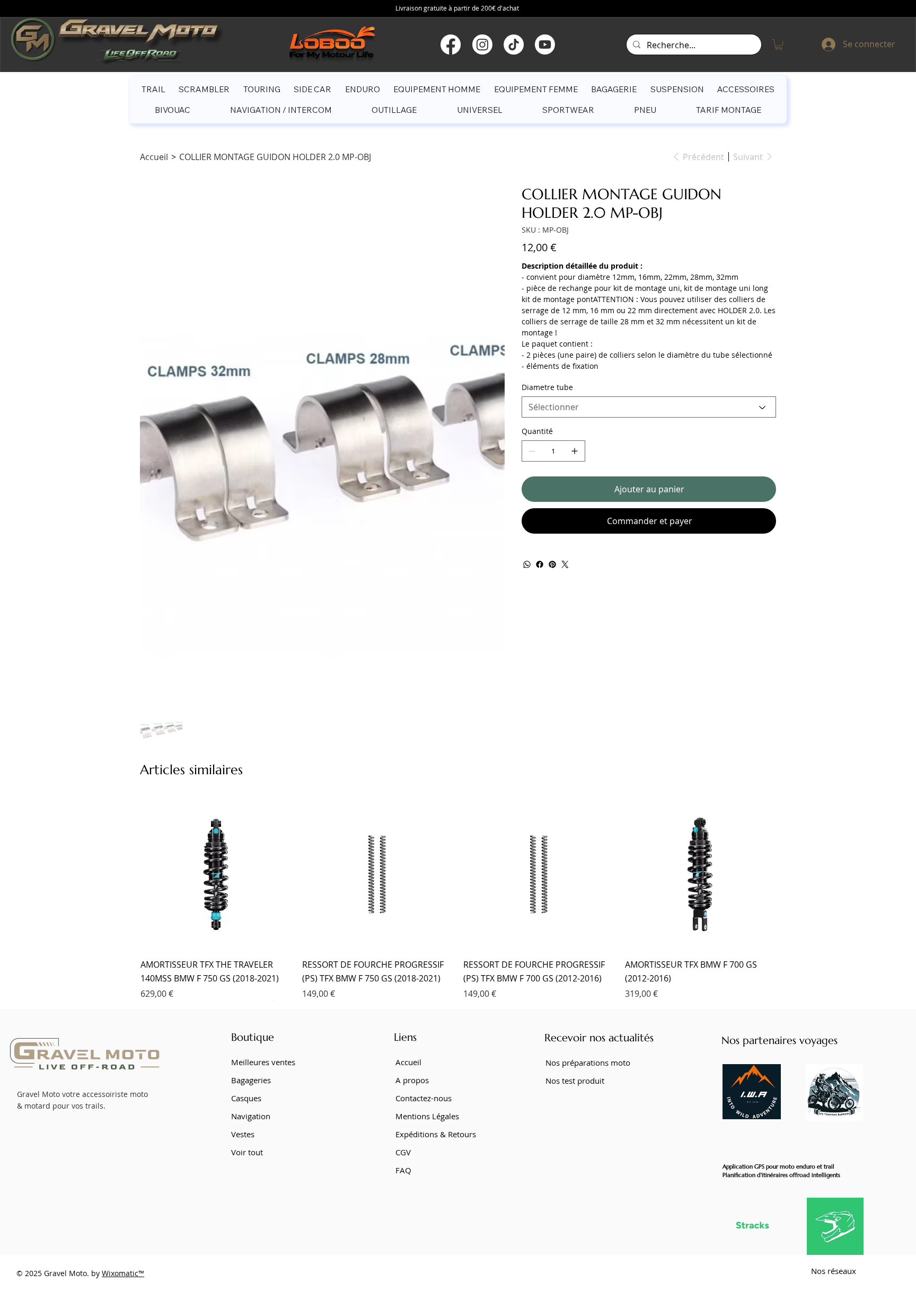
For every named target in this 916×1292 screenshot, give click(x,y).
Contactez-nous (423, 1098)
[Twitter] (565, 564)
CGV (403, 1152)
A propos (412, 1080)
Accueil (408, 1062)
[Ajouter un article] (574, 451)
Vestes (242, 1134)
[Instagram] (482, 44)
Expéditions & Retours (435, 1134)
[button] (778, 44)
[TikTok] (514, 44)
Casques (246, 1098)
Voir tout (247, 1152)
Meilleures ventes (263, 1062)
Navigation (250, 1116)
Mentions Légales (427, 1116)
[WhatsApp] (527, 564)
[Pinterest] (552, 564)
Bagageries (251, 1080)
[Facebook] (451, 44)
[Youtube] (545, 44)
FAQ (403, 1170)
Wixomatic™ (123, 1273)
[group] (458, 899)
